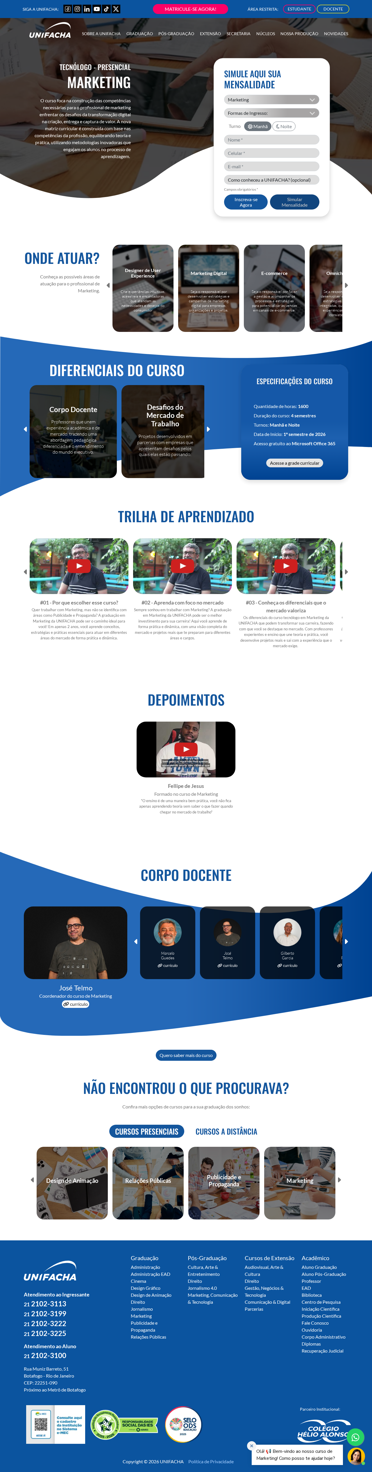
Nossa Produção (299, 33)
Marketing (141, 1316)
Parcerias (254, 1309)
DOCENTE (333, 8)
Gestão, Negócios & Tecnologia (264, 1291)
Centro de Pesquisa (321, 1302)
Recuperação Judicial (323, 1350)
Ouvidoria (312, 1330)
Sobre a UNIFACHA (101, 33)
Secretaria (239, 33)
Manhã (260, 126)
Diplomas (311, 1343)
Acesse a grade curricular (294, 463)
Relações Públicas (148, 1336)
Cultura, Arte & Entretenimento (204, 1270)
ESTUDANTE (299, 8)
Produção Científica (321, 1316)
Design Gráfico (145, 1288)
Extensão (210, 33)
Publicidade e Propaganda (144, 1326)
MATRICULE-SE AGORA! (190, 9)
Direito (138, 1302)
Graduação (139, 33)
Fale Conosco (315, 1323)
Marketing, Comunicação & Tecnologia (213, 1298)
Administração (145, 1267)
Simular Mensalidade (294, 202)
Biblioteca (312, 1295)
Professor (311, 1281)
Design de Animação (151, 1295)
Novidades (336, 33)
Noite (286, 126)
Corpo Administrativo (324, 1336)
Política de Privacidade (211, 1461)
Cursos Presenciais (146, 1131)
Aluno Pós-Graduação (324, 1274)
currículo (78, 1004)
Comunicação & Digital (267, 1302)
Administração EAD (150, 1274)
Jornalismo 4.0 (202, 1288)
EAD (306, 1288)
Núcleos (265, 33)
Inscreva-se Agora (246, 202)
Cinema (138, 1281)
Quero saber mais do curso (186, 1055)
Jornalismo (142, 1309)
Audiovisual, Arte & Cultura (264, 1270)
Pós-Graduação (176, 33)
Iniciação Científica (320, 1309)
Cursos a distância (226, 1131)
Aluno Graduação (319, 1267)
